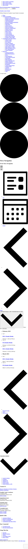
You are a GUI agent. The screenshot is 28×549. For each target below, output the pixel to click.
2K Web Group (22, 540)
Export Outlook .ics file (7, 484)
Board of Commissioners (8, 519)
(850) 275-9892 (3, 513)
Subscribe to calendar (5, 456)
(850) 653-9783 (3, 506)
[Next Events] (15, 308)
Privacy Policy (6, 537)
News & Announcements (5, 7)
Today (1, 310)
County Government (7, 520)
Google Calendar (6, 478)
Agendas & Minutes (7, 518)
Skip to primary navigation (8, 1)
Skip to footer (5, 5)
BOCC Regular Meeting (8, 336)
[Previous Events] (15, 267)
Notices (4, 535)
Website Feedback (6, 533)
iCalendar (5, 479)
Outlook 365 (5, 480)
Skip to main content (7, 2)
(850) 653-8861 (3, 495)
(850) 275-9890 (3, 511)
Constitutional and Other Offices (9, 521)
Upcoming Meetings (15, 7)
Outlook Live (5, 481)
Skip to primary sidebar (7, 3)
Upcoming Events (6, 526)
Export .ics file (6, 482)
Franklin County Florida (5, 10)
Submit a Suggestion (4, 490)
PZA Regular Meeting (7, 342)
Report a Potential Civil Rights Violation (8, 489)
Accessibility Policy (7, 536)
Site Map (4, 532)
